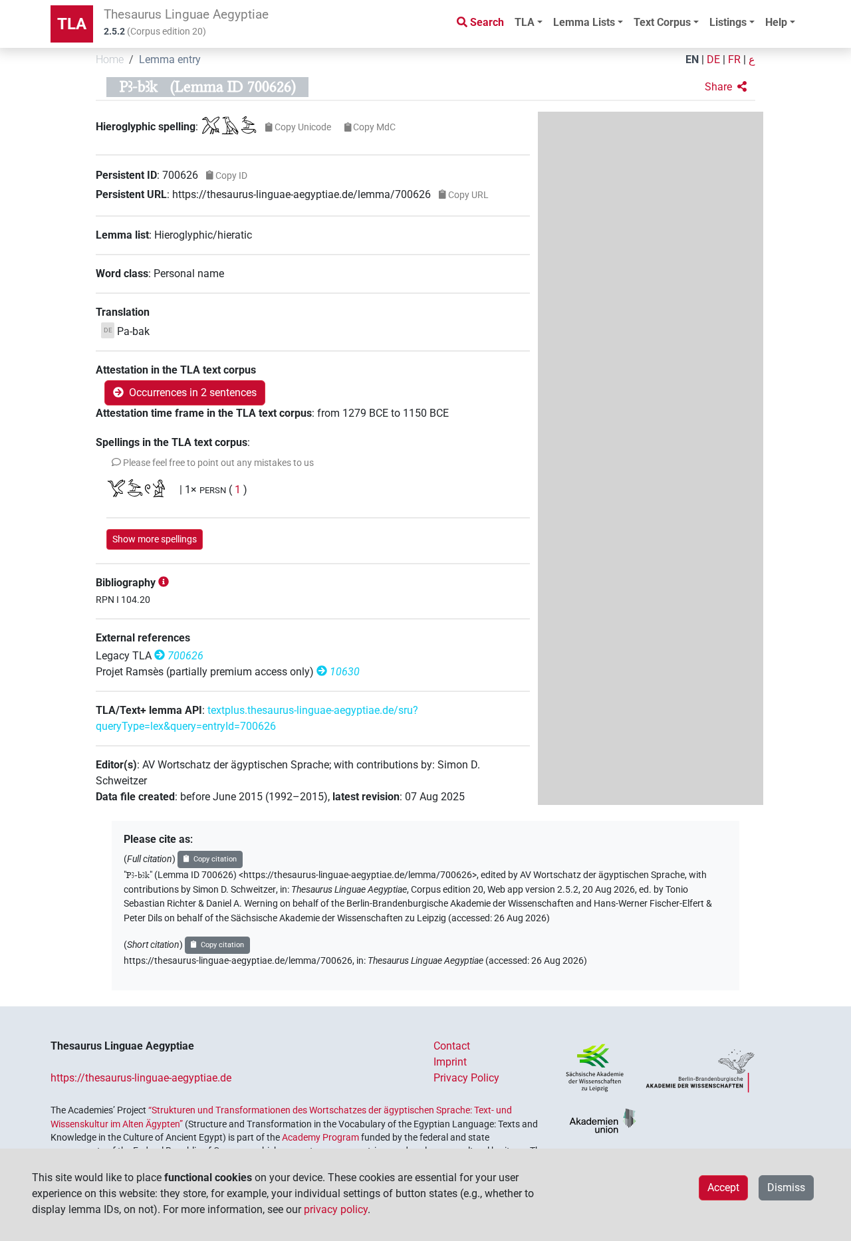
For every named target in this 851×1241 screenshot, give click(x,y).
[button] (725, 87)
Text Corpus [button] (662, 22)
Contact (451, 1046)
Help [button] (776, 22)
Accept (723, 1187)
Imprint (450, 1062)
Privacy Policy (466, 1078)
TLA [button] (525, 22)
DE (713, 59)
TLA (71, 24)
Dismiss (786, 1187)
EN (692, 59)
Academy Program (320, 1137)
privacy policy (336, 1209)
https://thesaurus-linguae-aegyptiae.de (141, 1078)
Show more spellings (154, 539)
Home (110, 59)
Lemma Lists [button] (584, 22)
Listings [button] (728, 22)
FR (734, 59)
